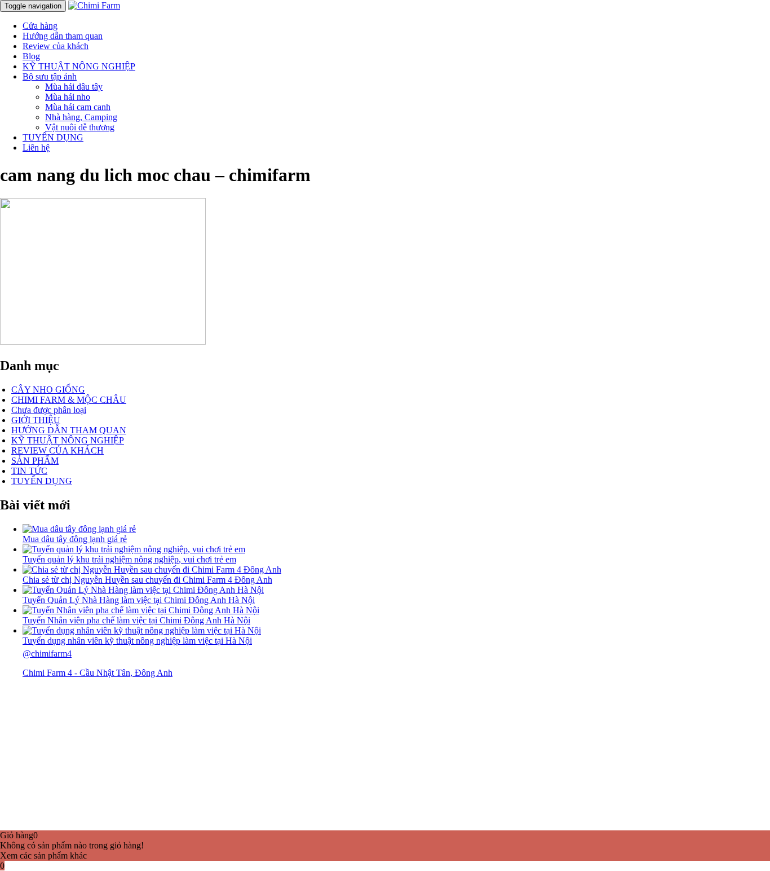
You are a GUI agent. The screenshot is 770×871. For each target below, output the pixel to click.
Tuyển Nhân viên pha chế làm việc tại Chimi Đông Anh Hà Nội (136, 620)
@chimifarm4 (47, 653)
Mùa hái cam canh (77, 107)
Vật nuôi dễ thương (79, 127)
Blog (31, 56)
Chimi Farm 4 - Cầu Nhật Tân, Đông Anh (97, 673)
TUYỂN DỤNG (53, 137)
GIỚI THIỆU (35, 420)
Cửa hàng (40, 25)
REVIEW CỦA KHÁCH (57, 450)
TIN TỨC (29, 471)
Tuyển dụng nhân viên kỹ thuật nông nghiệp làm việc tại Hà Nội (137, 640)
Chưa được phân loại (48, 410)
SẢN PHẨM (35, 460)
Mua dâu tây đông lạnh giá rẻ (75, 539)
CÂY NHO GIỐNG (48, 389)
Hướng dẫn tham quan (63, 36)
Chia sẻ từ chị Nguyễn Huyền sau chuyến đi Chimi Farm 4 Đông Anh (147, 579)
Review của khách (55, 46)
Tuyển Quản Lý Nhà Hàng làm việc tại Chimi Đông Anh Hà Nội (139, 600)
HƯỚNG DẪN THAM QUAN (68, 430)
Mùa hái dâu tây (74, 86)
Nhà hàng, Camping (81, 117)
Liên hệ (36, 147)
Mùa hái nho (67, 97)
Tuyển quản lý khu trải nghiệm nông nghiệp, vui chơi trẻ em (129, 559)
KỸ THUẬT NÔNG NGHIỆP (79, 66)
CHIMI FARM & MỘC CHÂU (68, 399)
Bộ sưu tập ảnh (50, 76)
